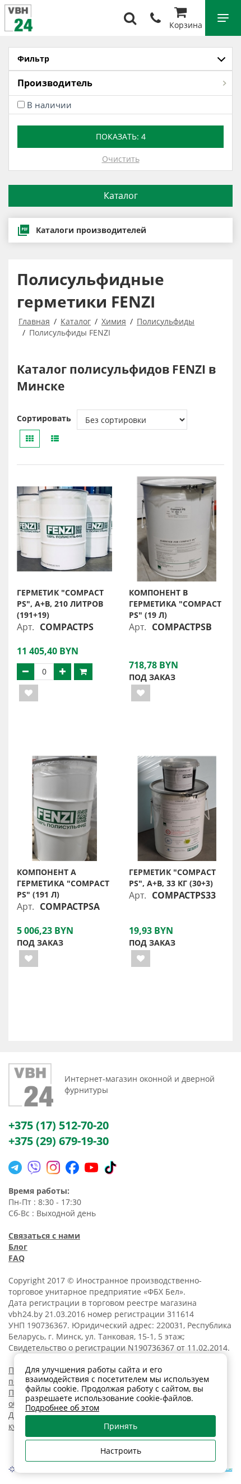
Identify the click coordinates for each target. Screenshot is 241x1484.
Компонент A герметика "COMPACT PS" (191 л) (63, 883)
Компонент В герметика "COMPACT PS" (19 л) (175, 603)
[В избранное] (28, 693)
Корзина (185, 25)
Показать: (121, 136)
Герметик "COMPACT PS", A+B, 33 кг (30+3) (172, 877)
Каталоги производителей (91, 230)
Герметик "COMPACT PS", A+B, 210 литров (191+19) (60, 603)
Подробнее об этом (62, 1407)
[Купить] (83, 671)
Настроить (120, 1450)
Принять (120, 1426)
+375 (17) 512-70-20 (58, 1125)
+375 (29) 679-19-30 (58, 1140)
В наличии (49, 104)
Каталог (121, 195)
